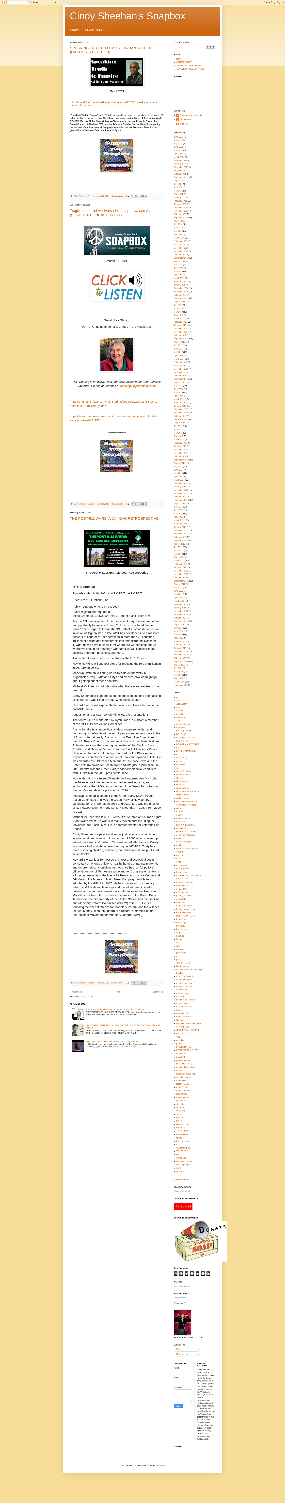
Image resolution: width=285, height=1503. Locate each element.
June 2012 (178, 550)
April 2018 (178, 315)
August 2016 (179, 382)
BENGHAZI (181, 734)
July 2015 (178, 426)
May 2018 (178, 312)
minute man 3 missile (185, 1000)
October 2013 (180, 497)
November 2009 (181, 655)
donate (179, 838)
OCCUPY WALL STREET (187, 1030)
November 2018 (181, 291)
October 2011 (180, 577)
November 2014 (181, 453)
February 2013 (180, 523)
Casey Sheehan (183, 771)
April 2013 (178, 517)
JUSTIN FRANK (183, 963)
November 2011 (181, 574)
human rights (182, 922)
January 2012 (180, 567)
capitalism (180, 764)
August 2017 (179, 342)
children (180, 778)
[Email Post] (128, 196)
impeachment (182, 929)
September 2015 (181, 419)
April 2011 (178, 598)
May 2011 (178, 594)
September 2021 (181, 177)
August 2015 (179, 423)
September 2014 (181, 460)
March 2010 (179, 641)
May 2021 (178, 191)
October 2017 (180, 335)
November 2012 (181, 534)
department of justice (185, 835)
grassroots (181, 899)
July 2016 (178, 386)
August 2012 (179, 544)
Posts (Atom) (88, 997)
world (178, 1168)
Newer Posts (76, 992)
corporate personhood (186, 805)
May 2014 (178, 473)
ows (178, 1037)
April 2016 (178, 396)
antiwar (179, 714)
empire (179, 862)
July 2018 (178, 305)
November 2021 (181, 170)
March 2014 (179, 480)
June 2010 (178, 631)
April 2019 (178, 275)
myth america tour (184, 1006)
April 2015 (178, 436)
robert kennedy (183, 1091)
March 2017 (179, 359)
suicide (179, 1114)
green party (181, 902)
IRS (178, 943)
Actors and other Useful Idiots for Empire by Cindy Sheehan (112, 1041)
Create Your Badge (181, 1303)
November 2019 (181, 251)
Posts (180, 1349)
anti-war (180, 711)
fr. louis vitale (182, 879)
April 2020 (178, 234)
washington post (183, 1165)
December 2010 (181, 611)
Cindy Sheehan (180, 1298)
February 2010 (180, 645)
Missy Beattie (185, 119)
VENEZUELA (182, 1151)
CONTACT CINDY (184, 62)
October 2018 (180, 295)
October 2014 (180, 456)
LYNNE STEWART (184, 976)
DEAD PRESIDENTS (185, 825)
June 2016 (178, 389)
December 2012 (181, 530)
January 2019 (180, 285)
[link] (89, 586)
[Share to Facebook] (142, 196)
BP (177, 747)
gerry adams (182, 889)
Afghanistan (181, 704)
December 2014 (181, 450)
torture (179, 1138)
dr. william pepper (184, 842)
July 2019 (178, 265)
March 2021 (179, 197)
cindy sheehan (183, 788)
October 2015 (180, 416)
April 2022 (178, 154)
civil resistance (183, 798)
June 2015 (178, 429)
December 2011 (181, 571)
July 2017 (178, 345)
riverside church (183, 1077)
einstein (179, 852)
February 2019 (180, 281)
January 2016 (180, 406)
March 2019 (179, 278)
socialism (180, 1111)
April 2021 (178, 194)
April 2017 (178, 355)
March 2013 (179, 520)
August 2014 (179, 463)
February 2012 (180, 564)
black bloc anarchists (185, 737)
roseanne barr (182, 1097)
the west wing (182, 1134)
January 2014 (180, 487)
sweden (179, 1117)
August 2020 (179, 221)
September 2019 (181, 258)
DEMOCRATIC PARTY (186, 832)
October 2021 (180, 174)
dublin (179, 845)
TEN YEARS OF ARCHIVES (188, 65)
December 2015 (181, 409)
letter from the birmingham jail (189, 969)
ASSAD (179, 721)
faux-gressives (182, 869)
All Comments (184, 1354)
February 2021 (180, 201)
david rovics (181, 822)
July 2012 (178, 547)
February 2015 (180, 443)
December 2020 (181, 207)
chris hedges (182, 781)
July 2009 (178, 668)
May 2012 (178, 554)
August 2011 (179, 584)
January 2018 (180, 325)
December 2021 (181, 167)
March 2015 (179, 439)
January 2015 (180, 446)
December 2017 (181, 329)
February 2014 (180, 483)
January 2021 (180, 204)
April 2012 (178, 557)
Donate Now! (183, 1206)
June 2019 (178, 268)
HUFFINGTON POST (185, 916)
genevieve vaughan (185, 882)
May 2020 (178, 231)
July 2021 (178, 184)
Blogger (162, 1465)
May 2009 (178, 675)
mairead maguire (184, 980)
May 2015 (178, 433)
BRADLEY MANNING (186, 751)
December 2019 (181, 248)
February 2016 (180, 402)
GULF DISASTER (184, 906)
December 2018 (181, 288)
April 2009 (178, 678)
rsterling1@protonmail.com (138, 386)
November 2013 (181, 493)
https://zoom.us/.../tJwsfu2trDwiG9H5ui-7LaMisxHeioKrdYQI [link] (112, 615)
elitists (179, 858)
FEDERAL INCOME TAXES (188, 875)
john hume (181, 953)
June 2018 (178, 308)
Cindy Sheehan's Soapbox (127, 15)
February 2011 (180, 604)
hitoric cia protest (183, 912)
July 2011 (178, 587)
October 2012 (180, 537)
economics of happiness (187, 848)
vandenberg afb (183, 1148)
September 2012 (181, 540)
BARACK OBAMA (184, 731)
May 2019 (178, 271)
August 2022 (179, 140)
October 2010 (180, 618)
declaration (181, 828)
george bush (182, 885)
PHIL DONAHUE (183, 1047)
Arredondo (181, 717)
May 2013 (178, 513)
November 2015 (181, 412)
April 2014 (178, 476)
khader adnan (182, 966)
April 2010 (178, 638)
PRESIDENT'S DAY (185, 1064)
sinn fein (180, 1104)
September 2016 (181, 379)
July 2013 (178, 507)
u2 (177, 1144)
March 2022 (179, 157)
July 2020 (178, 224)
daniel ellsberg (183, 818)
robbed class (182, 1080)
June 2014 (178, 470)
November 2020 (181, 211)
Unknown (184, 124)
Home (117, 992)
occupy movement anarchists (189, 1023)
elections (180, 855)
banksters (180, 727)
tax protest (181, 1127)
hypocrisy (180, 926)
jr (176, 956)
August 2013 (179, 503)
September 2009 (181, 661)
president (180, 1057)
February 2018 (180, 322)
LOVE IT (180, 973)
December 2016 (181, 369)
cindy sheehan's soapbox (187, 791)
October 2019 (180, 254)
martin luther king (184, 983)
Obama (179, 1020)
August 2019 (179, 261)
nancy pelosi (182, 1013)
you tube (180, 1171)
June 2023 (178, 137)
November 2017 (181, 332)
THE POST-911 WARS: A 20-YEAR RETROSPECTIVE (114, 518)
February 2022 (180, 160)
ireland (179, 939)
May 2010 (178, 634)
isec (178, 946)
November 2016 (181, 372)
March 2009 (179, 682)
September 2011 (181, 581)
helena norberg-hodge (186, 909)
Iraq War (180, 936)
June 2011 (178, 591)
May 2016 (178, 392)
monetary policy (183, 1003)
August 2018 (179, 302)
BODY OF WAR (183, 741)
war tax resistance (184, 1161)
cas (177, 768)
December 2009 (181, 651)
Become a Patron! (182, 1191)
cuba (178, 808)
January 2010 (180, 648)
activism (180, 700)
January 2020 (180, 244)
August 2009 (179, 665)
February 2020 (180, 241)
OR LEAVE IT (182, 1033)
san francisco (182, 1101)
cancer (179, 761)
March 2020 (179, 238)
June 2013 (178, 510)
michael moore (183, 993)
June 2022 (178, 147)
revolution (180, 1070)
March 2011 (179, 601)
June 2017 (178, 349)
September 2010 (181, 621)
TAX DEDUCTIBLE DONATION (190, 69)
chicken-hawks (183, 774)
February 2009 (180, 685)
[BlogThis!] (136, 196)
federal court (182, 872)
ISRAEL (179, 949)
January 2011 (180, 608)
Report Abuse (181, 1179)
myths (179, 1010)
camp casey (181, 758)
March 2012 (179, 560)
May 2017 (178, 352)
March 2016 (179, 399)
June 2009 (178, 671)
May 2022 (178, 150)
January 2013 (180, 527)
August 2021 (179, 180)
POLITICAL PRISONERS (187, 1050)
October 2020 (180, 214)
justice (179, 959)
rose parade (181, 1094)
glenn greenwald (183, 895)
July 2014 (178, 466)
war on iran (181, 1158)
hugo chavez (182, 919)
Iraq (178, 933)
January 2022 (180, 164)
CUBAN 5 (180, 811)
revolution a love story (186, 1074)
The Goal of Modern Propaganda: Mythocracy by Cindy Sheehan (115, 1009)
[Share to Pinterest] (145, 196)
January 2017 (180, 365)
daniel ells (181, 815)
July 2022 (178, 143)
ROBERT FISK (182, 1087)
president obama (183, 1060)
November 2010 (181, 614)
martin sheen (182, 990)
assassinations (183, 724)
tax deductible (182, 1124)
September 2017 (181, 339)
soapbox (180, 1107)
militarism (180, 996)
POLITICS (180, 1054)
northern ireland (183, 1016)
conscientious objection (186, 801)
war (178, 1154)
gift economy (182, 892)
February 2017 (180, 362)
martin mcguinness (184, 986)
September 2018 (181, 298)
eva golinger (182, 865)
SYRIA (179, 1121)
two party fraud (183, 1141)
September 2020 (181, 218)
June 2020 (178, 228)
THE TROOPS (182, 1131)
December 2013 (181, 490)
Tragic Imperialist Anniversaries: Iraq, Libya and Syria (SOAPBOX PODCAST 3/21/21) (112, 213)
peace (179, 1044)
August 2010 (179, 624)
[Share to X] (139, 196)
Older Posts (158, 992)
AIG (178, 707)
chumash (180, 784)
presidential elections (185, 1067)
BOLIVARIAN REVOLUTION (188, 744)
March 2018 (179, 318)
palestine (180, 1040)
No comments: (117, 196)
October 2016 (180, 376)
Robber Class (182, 1084)
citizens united (182, 795)
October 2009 (180, 658)
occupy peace (182, 1027)
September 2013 (181, 500)
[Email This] (133, 196)
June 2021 (178, 187)
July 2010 (178, 628)
